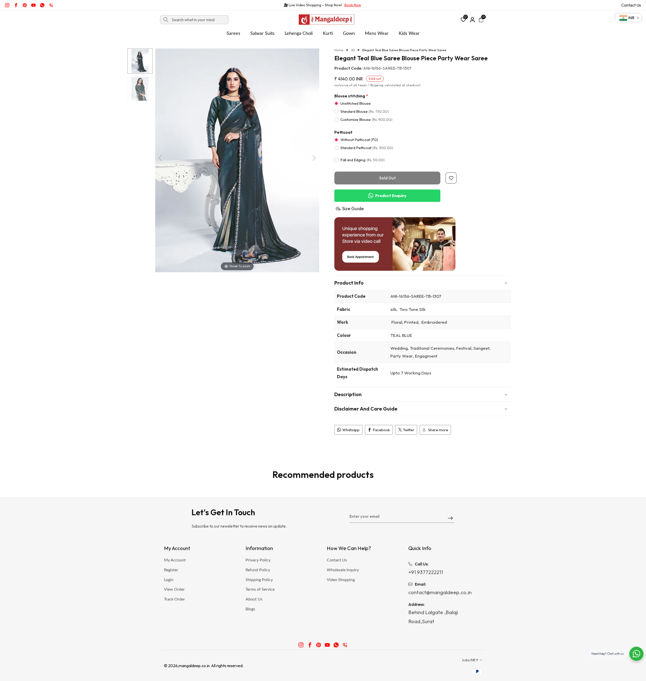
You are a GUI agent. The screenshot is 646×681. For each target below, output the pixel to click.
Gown (349, 33)
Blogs (250, 609)
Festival (463, 348)
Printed (411, 322)
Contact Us (631, 5)
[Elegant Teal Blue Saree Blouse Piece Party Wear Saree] (140, 61)
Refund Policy (258, 570)
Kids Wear (409, 33)
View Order (174, 589)
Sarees (233, 33)
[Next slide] (314, 158)
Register (171, 570)
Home (338, 50)
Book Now (352, 5)
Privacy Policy (258, 560)
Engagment (426, 356)
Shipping (377, 85)
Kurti (328, 33)
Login (168, 580)
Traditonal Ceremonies (432, 348)
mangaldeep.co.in (194, 666)
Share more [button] (438, 429)
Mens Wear (377, 33)
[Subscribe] (450, 518)
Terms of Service (260, 589)
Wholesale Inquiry (343, 570)
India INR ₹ (470, 660)
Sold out (387, 177)
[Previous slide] (160, 158)
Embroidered (433, 322)
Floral (396, 322)
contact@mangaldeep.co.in (440, 592)
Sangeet (481, 348)
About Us (254, 599)
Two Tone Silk (411, 309)
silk (393, 309)
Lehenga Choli (299, 33)
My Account (175, 560)
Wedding (399, 348)
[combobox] (194, 19)
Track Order (174, 599)
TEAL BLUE (401, 335)
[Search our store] (165, 19)
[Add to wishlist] (451, 178)
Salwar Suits (262, 33)
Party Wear (401, 356)
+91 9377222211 (425, 572)
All (353, 50)
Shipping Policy (259, 580)
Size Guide (353, 208)
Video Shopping (341, 580)
